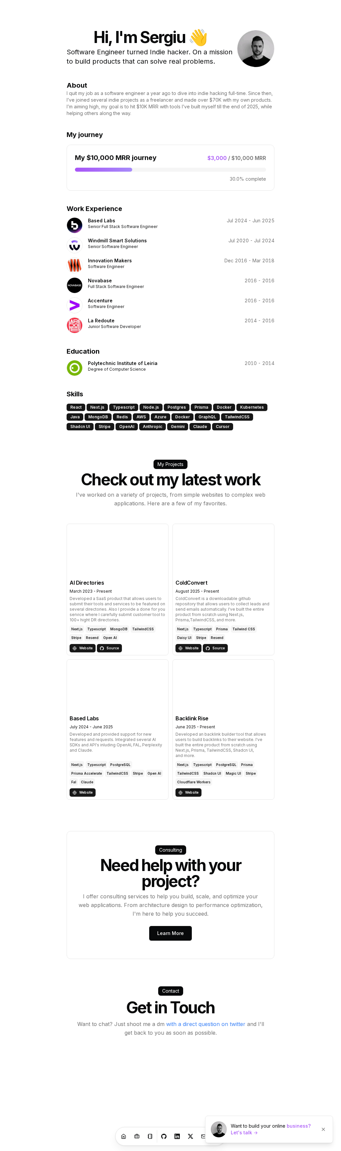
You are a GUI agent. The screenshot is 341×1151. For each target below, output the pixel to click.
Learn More (170, 933)
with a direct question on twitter (205, 1024)
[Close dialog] (323, 1129)
